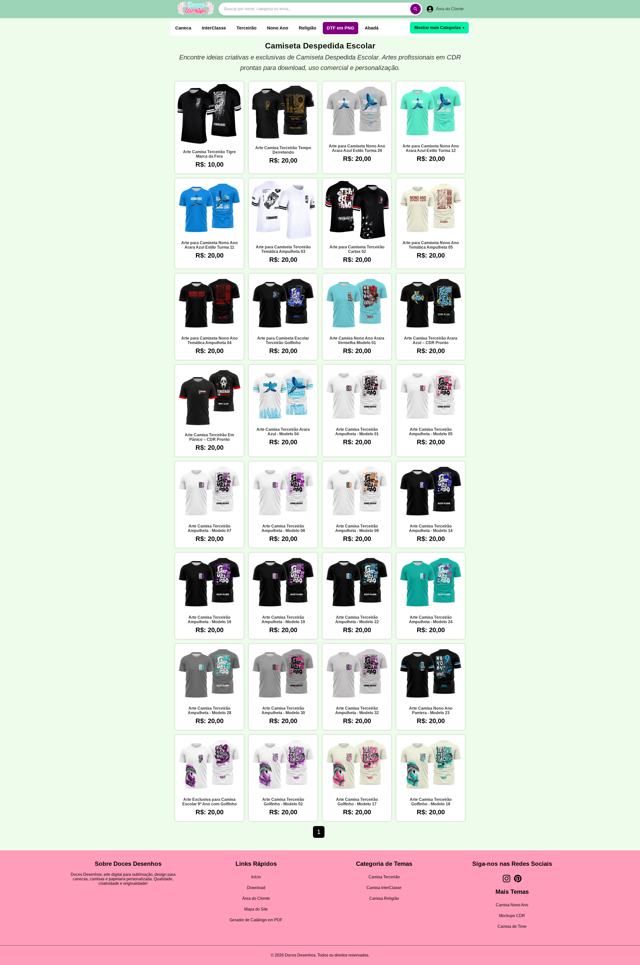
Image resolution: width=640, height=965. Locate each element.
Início (256, 877)
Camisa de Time (512, 926)
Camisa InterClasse (384, 888)
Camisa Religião (384, 898)
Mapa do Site (256, 909)
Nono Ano (277, 27)
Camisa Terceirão (384, 877)
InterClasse (214, 27)
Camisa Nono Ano (512, 905)
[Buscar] (415, 9)
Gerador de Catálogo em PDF (256, 920)
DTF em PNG (340, 27)
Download (256, 888)
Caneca (183, 27)
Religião (307, 27)
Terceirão (246, 27)
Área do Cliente (256, 898)
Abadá (371, 27)
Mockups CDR (512, 916)
